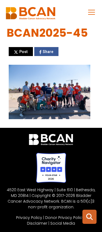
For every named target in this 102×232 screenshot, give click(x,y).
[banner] (30, 15)
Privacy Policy (29, 217)
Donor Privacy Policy (64, 217)
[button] (92, 12)
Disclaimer (37, 223)
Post (23, 52)
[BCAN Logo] (51, 141)
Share (48, 52)
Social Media (62, 223)
